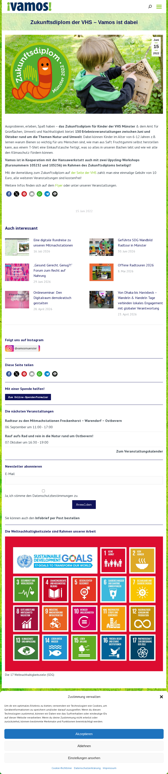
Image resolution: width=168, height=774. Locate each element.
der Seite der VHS (83, 172)
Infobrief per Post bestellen (57, 518)
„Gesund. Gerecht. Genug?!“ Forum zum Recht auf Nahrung (52, 270)
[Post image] (17, 247)
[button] (161, 697)
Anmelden (84, 504)
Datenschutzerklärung (87, 768)
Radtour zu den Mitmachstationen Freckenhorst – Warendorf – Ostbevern (63, 420)
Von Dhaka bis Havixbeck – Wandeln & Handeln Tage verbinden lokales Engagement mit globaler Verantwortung (140, 300)
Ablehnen (84, 746)
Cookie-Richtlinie (62, 768)
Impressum (109, 768)
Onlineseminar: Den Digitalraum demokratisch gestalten (52, 297)
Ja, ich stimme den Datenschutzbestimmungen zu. (41, 495)
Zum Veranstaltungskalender (139, 451)
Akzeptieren (84, 734)
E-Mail (10, 474)
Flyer (59, 185)
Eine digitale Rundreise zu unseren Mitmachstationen (53, 242)
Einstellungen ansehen (84, 758)
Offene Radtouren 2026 (136, 265)
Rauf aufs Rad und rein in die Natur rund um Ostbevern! (49, 436)
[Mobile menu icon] (159, 6)
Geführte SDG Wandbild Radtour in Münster (135, 242)
